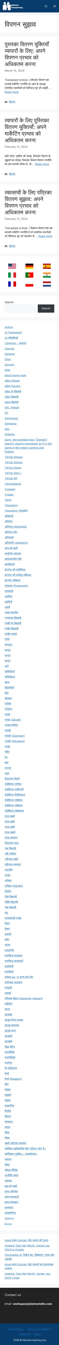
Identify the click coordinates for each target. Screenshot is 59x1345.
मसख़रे (8, 993)
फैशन (7, 923)
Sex (7, 429)
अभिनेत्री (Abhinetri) (16, 542)
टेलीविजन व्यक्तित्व (13, 800)
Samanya (11, 423)
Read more (12, 92)
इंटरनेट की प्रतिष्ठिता (15, 569)
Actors (9, 327)
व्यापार (7, 1127)
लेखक (8, 1089)
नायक (7, 875)
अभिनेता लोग (11, 532)
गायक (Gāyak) (13, 719)
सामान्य (8, 1159)
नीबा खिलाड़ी (11, 896)
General (10, 354)
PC (6, 412)
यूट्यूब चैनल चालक (14, 1019)
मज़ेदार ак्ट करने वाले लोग (19, 977)
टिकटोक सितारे (12, 778)
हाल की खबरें (11, 1186)
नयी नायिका (10, 853)
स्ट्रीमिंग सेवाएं (11, 1175)
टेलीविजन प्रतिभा (13, 784)
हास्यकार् (9, 1207)
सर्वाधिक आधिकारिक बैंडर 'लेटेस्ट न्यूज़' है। (25, 1148)
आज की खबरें (11, 548)
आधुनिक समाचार (13, 553)
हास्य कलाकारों (12, 1196)
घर (6, 757)
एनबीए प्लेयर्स (11, 634)
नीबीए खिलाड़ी (11, 902)
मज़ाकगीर (9, 950)
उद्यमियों (8, 601)
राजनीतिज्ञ (9, 1052)
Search (9, 302)
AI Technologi (13, 332)
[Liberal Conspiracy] (12, 6)
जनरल (8, 768)
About (37, 1334)
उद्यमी (7, 607)
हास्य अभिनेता (11, 1191)
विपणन (12, 101)
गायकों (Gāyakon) (15, 741)
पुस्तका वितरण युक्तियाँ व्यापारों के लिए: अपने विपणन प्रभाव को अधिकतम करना (27, 54)
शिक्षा (7, 1132)
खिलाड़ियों (9, 687)
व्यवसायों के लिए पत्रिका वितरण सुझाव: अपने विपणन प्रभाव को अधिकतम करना (28, 202)
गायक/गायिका (11, 725)
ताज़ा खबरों (10, 832)
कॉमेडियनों (10, 671)
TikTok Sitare (13, 467)
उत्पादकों (9, 591)
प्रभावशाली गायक (13, 918)
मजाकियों (9, 971)
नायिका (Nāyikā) (14, 885)
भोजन (7, 944)
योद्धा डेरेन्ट (10, 1046)
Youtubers (11, 505)
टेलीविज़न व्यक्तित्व (13, 805)
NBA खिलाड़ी (11, 402)
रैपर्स (7, 1073)
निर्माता (8, 891)
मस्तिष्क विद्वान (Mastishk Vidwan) (24, 998)
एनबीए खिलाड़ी (11, 628)
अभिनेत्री (9, 537)
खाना (7, 682)
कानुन (8, 650)
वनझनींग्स (9, 1105)
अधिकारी (9, 516)
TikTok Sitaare (14, 457)
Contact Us (25, 1334)
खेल (6, 692)
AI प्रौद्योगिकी (11, 337)
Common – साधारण (15, 343)
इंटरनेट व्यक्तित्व (12, 580)
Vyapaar (10, 489)
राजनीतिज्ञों (10, 1057)
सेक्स (7, 1164)
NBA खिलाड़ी (11, 396)
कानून (8, 660)
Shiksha (10, 434)
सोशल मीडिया (11, 1170)
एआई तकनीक (11, 612)
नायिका (8, 880)
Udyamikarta (13, 483)
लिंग (6, 1084)
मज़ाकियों (9, 966)
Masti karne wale (15, 375)
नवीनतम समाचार (13, 864)
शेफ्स (7, 1137)
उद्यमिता (8, 596)
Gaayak (9, 348)
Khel (7, 370)
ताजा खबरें (10, 816)
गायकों (8, 730)
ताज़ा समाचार (11, 837)
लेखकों (8, 1095)
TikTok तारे (11, 478)
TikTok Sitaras (13, 462)
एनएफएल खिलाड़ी (13, 617)
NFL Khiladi (12, 407)
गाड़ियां (8, 703)
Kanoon (9, 364)
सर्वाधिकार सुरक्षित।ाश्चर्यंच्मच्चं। (21, 1153)
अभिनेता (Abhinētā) (16, 526)
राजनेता (8, 1062)
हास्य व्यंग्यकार (11, 1202)
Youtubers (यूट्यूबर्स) (16, 510)
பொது (8, 1223)
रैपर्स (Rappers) (13, 1078)
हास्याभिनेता (10, 1212)
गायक (7, 714)
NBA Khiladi (12, 380)
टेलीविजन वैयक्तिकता (15, 794)
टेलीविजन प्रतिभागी (14, 789)
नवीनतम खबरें (11, 859)
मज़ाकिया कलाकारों (14, 961)
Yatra (8, 500)
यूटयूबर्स (8, 1014)
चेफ (6, 762)
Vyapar (9, 494)
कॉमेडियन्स (10, 676)
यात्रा (7, 1009)
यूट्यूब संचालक (12, 1025)
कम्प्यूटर (8, 644)
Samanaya (11, 418)
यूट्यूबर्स (8, 1036)
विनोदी (8, 1111)
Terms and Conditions (39, 1328)
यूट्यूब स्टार (10, 1030)
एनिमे (7, 639)
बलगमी (8, 934)
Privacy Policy (15, 1328)
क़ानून (8, 655)
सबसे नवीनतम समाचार (15, 1143)
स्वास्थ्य (8, 1180)
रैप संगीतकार (11, 1068)
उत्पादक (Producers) (16, 585)
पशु (6, 912)
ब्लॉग (7, 939)
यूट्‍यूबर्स (8, 1041)
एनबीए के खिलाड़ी (13, 623)
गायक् (7, 746)
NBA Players (12, 386)
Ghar (8, 359)
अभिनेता (9, 521)
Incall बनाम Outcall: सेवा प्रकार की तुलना (26, 1240)
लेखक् (8, 1100)
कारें (6, 666)
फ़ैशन (7, 928)
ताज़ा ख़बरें (10, 827)
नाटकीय (9, 869)
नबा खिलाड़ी (10, 848)
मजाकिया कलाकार (13, 955)
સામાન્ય (9, 1218)
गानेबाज (8, 709)
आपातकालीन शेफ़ (13, 558)
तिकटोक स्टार (12, 843)
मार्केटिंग (8, 1003)
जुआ (7, 773)
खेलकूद (8, 698)
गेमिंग (7, 751)
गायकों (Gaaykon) (15, 735)
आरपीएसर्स (10, 564)
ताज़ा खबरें (10, 821)
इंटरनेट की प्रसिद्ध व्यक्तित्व (18, 575)
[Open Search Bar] (46, 6)
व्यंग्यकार (9, 1121)
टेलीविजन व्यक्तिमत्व (14, 810)
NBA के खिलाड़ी (13, 391)
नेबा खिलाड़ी (10, 907)
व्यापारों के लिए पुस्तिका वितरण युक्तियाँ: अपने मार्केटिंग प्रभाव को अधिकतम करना (27, 130)
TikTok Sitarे (13, 473)
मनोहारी (8, 987)
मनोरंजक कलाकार (13, 982)
